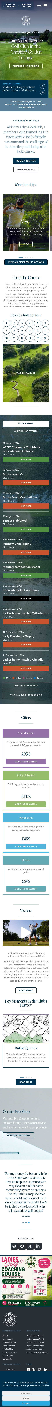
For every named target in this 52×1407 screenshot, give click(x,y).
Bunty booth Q (13, 474)
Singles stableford (15, 520)
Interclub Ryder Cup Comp (21, 590)
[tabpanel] (26, 1194)
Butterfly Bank (26, 1048)
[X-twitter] (30, 1246)
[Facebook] (22, 1246)
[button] (40, 5)
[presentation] (23, 1222)
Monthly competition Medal (21, 567)
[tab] (26, 424)
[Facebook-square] (28, 1370)
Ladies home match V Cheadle (23, 659)
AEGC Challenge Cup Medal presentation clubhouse (22, 449)
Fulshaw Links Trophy (17, 543)
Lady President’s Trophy (18, 636)
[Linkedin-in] (38, 1246)
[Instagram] (14, 1246)
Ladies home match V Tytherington (26, 613)
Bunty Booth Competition (20, 497)
